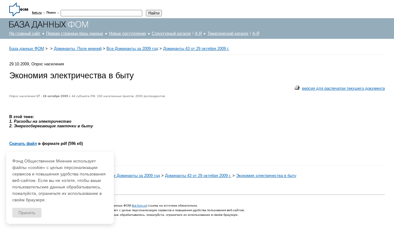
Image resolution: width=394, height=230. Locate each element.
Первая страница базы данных (74, 33)
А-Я (198, 33)
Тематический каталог (228, 33)
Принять (26, 212)
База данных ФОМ (26, 48)
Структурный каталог (171, 33)
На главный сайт (24, 33)
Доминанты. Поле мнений (78, 48)
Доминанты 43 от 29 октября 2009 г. (196, 48)
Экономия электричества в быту (266, 175)
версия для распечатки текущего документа (343, 88)
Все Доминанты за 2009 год (132, 48)
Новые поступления (127, 33)
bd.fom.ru (139, 205)
